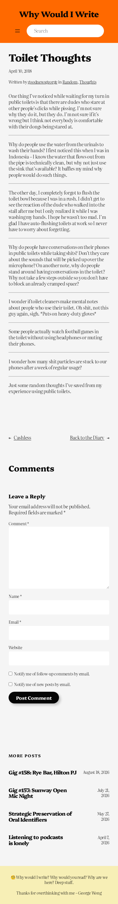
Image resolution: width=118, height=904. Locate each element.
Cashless (22, 437)
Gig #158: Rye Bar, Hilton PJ (42, 772)
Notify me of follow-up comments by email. (52, 674)
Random (70, 82)
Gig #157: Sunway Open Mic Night (38, 793)
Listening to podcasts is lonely (36, 840)
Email (15, 622)
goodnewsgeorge (42, 82)
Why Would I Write (59, 13)
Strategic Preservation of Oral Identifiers (40, 816)
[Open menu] (17, 30)
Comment (19, 523)
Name (15, 596)
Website (15, 647)
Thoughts (87, 82)
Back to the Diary (87, 437)
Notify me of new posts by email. (42, 684)
